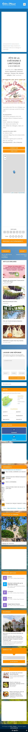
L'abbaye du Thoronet (8, 543)
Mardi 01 (5, 415)
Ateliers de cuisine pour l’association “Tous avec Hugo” (13, 281)
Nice (9, 587)
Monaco (20, 508)
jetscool (10, 597)
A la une (5, 636)
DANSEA (10, 577)
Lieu (22, 637)
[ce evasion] (5, 592)
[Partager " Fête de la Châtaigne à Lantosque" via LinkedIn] (17, 232)
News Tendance (20, 578)
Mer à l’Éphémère (11, 482)
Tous (4, 508)
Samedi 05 (19, 419)
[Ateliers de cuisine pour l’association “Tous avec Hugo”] (14, 271)
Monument (6, 639)
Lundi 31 (5, 412)
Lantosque (7, 73)
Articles (7, 71)
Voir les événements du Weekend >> (12, 469)
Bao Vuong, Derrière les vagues (16, 471)
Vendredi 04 (19, 415)
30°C (6, 399)
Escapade (17, 637)
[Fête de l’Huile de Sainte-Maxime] (14, 312)
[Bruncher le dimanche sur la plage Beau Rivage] (5, 584)
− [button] (5, 159)
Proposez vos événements (13, 241)
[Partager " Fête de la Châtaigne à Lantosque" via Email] (20, 232)
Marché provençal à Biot (10, 301)
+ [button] (5, 156)
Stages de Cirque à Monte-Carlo (16, 503)
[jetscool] (5, 599)
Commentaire (14, 148)
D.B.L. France (13, 726)
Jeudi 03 (18, 412)
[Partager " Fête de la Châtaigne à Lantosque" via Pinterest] (14, 232)
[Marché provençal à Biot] (14, 292)
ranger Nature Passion (14, 604)
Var (24, 508)
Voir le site (14, 151)
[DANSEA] (5, 578)
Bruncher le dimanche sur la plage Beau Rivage (15, 583)
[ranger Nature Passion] (5, 605)
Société (20, 639)
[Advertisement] (14, 28)
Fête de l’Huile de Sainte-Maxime (12, 321)
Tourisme (5, 640)
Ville (10, 640)
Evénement (20, 71)
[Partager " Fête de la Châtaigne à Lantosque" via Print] (23, 232)
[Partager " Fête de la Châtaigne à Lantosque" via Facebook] (4, 232)
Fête (17, 73)
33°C (11, 400)
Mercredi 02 (6, 419)
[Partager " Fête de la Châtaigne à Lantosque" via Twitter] (7, 232)
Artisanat (13, 73)
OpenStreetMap (22, 192)
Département (12, 71)
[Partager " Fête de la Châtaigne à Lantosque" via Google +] (10, 232)
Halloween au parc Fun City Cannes (13, 340)
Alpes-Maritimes (19, 69)
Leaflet (12, 192)
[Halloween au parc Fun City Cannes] (14, 331)
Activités (10, 636)
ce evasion (10, 591)
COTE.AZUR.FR (14, 728)
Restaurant (12, 587)
